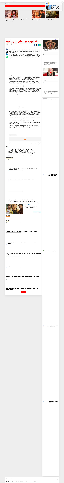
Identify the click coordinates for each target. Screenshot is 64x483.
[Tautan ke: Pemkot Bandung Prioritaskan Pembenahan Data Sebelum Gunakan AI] (45, 438)
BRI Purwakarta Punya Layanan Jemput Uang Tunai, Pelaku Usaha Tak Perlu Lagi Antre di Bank (23, 155)
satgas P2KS (12, 134)
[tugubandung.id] (8, 3)
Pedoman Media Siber (23, 481)
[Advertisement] (32, 30)
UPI (15, 134)
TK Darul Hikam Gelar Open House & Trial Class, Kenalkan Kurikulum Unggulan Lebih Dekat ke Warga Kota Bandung (23, 154)
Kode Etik (34, 481)
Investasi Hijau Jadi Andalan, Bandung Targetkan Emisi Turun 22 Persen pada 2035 (21, 152)
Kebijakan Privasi (16, 481)
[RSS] (25, 139)
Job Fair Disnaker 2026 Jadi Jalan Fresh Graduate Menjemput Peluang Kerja (20, 153)
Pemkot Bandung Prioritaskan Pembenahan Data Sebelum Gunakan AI (19, 151)
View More (23, 291)
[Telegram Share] (38, 45)
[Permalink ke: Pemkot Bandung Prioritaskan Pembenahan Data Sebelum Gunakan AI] (13, 259)
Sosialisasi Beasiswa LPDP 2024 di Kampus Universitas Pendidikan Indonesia (20, 180)
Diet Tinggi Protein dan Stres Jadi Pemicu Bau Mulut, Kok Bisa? (18, 148)
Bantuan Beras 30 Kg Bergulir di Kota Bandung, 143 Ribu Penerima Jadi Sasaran (21, 150)
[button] (58, 1)
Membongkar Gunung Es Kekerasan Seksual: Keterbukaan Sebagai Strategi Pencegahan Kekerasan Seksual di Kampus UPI (24, 200)
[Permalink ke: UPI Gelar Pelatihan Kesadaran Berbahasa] (15, 184)
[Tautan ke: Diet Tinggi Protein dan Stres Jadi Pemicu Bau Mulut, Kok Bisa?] (45, 135)
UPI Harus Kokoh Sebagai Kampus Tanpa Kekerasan (15, 143)
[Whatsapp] (40, 45)
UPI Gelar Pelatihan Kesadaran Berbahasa (15, 189)
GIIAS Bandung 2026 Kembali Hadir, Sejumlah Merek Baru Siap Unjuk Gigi (20, 149)
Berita (6, 45)
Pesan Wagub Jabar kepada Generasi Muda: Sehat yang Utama (34, 143)
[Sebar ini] (35, 45)
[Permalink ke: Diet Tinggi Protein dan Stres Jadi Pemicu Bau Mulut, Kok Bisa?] (13, 226)
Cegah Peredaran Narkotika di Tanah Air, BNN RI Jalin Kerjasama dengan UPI (20, 179)
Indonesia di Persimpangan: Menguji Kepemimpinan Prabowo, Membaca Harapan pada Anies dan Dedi (53, 326)
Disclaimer (30, 481)
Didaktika (9, 45)
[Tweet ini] (36, 45)
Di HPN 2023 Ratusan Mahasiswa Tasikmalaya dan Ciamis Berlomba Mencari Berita (22, 201)
